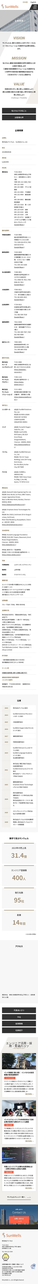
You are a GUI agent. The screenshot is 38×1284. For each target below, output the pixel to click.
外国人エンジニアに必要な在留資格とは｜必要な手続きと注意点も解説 (18, 1167)
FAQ (19, 1017)
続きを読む (28, 1094)
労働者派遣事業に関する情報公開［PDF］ (14, 673)
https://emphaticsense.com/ (11, 525)
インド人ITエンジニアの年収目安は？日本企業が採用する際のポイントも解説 (19, 1120)
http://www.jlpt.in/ (8, 545)
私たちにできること (19, 110)
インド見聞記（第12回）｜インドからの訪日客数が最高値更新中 (19, 1073)
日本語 (25, 2)
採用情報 (19, 1023)
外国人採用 (9, 1125)
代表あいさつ (19, 1010)
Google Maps (18, 225)
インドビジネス (10, 1078)
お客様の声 (19, 117)
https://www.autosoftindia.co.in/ (13, 505)
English (33, 2)
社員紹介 (19, 1030)
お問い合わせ (19, 1218)
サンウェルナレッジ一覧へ (16, 1197)
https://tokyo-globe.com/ (10, 555)
